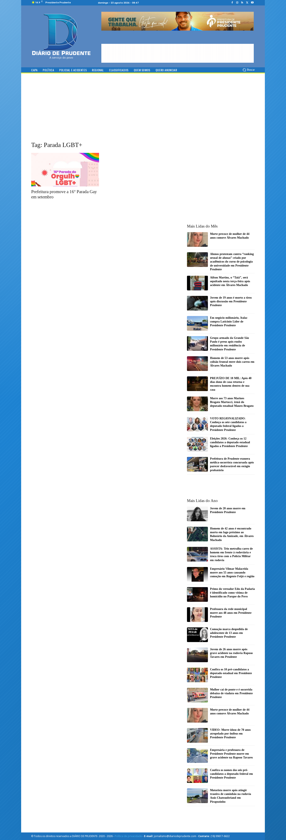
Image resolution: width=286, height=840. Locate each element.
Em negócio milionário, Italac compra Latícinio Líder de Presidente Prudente (228, 321)
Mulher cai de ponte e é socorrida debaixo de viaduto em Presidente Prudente (231, 693)
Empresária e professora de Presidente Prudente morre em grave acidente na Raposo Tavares (231, 753)
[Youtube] (252, 2)
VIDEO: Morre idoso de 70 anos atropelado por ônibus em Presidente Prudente (230, 733)
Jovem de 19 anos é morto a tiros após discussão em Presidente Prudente (231, 301)
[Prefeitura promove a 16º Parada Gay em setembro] (65, 169)
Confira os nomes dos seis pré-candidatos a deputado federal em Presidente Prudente (231, 773)
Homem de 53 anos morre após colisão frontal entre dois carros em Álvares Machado (232, 361)
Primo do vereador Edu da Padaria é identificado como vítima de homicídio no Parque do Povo (232, 592)
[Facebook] (232, 2)
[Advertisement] (143, 111)
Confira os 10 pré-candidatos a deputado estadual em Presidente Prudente (231, 673)
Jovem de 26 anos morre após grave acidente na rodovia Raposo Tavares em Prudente (231, 653)
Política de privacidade (128, 836)
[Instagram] (237, 2)
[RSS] (242, 2)
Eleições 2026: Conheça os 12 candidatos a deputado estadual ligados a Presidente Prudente (230, 442)
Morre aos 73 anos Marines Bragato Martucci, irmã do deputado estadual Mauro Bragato (232, 402)
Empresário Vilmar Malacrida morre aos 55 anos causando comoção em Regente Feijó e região (232, 572)
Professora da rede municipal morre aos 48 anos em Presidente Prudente (230, 612)
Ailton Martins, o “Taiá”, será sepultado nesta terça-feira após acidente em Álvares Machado (230, 281)
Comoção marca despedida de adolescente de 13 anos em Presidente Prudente (229, 633)
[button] (248, 69)
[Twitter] (247, 2)
